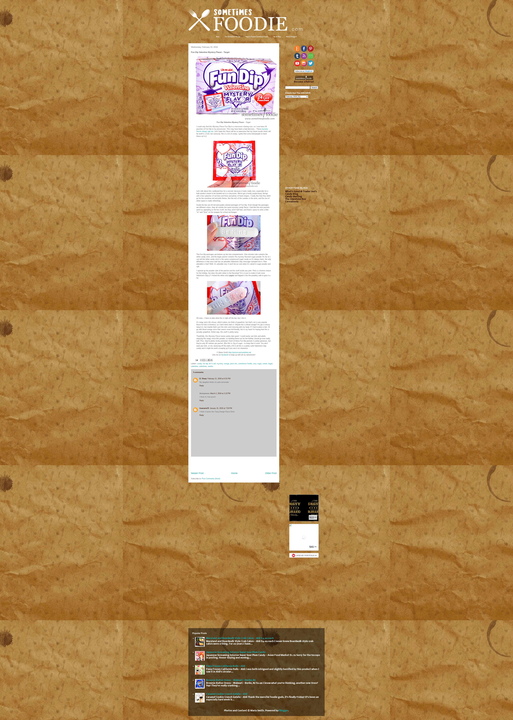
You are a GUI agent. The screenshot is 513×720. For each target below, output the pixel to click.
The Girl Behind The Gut (232, 36)
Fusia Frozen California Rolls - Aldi (225, 666)
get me (210, 131)
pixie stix (233, 364)
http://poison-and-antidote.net (239, 352)
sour (254, 364)
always (204, 131)
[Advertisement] (234, 464)
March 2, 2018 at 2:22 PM (220, 393)
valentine (194, 366)
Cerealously (292, 201)
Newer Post (197, 473)
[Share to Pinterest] (211, 360)
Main (217, 36)
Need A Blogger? (291, 36)
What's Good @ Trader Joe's (301, 191)
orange (226, 364)
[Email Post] (196, 360)
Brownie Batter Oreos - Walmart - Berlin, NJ (231, 680)
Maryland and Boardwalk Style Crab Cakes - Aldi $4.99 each (240, 638)
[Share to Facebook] (209, 360)
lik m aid (212, 364)
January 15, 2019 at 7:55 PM (221, 408)
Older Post (271, 473)
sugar (259, 364)
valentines (203, 366)
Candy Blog (291, 194)
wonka (210, 366)
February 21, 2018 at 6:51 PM (218, 379)
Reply (201, 386)
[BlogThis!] (204, 360)
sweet (265, 364)
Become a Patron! (304, 82)
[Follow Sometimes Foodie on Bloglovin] (304, 72)
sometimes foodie (245, 364)
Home (234, 473)
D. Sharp (203, 379)
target (270, 364)
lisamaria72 (204, 408)
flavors (199, 131)
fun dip (205, 364)
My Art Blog (277, 36)
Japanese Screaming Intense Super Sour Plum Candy (235, 652)
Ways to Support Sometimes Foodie (257, 36)
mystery (265, 129)
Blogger (283, 710)
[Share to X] (206, 360)
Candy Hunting (293, 196)
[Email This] (201, 360)
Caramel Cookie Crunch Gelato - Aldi (226, 694)
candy (199, 364)
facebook (224, 355)
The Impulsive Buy (295, 199)
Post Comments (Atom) (211, 479)
